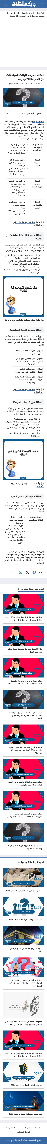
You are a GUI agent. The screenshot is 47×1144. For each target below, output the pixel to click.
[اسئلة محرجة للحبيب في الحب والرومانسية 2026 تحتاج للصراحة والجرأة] (23, 805)
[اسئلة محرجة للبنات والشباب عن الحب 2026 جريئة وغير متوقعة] (23, 773)
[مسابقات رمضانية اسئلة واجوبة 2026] (23, 1104)
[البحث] (5, 4)
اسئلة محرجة (38, 121)
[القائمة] (41, 4)
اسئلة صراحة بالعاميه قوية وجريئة (20, 320)
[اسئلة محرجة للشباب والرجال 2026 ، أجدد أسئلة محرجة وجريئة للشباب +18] (23, 608)
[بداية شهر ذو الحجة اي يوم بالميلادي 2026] (23, 940)
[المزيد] (13, 572)
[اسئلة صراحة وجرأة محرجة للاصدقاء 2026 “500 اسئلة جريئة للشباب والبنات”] (23, 672)
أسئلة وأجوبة (28, 13)
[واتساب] (20, 572)
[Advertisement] (23, 42)
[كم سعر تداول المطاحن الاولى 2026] (23, 1075)
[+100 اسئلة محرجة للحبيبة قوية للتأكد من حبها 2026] (23, 640)
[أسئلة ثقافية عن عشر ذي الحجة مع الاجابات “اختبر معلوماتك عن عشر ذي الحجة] (23, 973)
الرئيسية (40, 13)
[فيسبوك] (34, 572)
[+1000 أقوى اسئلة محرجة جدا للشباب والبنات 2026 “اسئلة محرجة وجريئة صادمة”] (23, 740)
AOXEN (34, 83)
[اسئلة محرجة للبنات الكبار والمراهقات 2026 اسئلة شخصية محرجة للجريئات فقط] (23, 706)
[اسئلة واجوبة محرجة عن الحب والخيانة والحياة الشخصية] (23, 837)
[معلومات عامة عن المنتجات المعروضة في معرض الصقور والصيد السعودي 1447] (23, 1010)
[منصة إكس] (27, 572)
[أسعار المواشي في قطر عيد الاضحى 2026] (23, 881)
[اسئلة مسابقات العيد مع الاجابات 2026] (23, 910)
